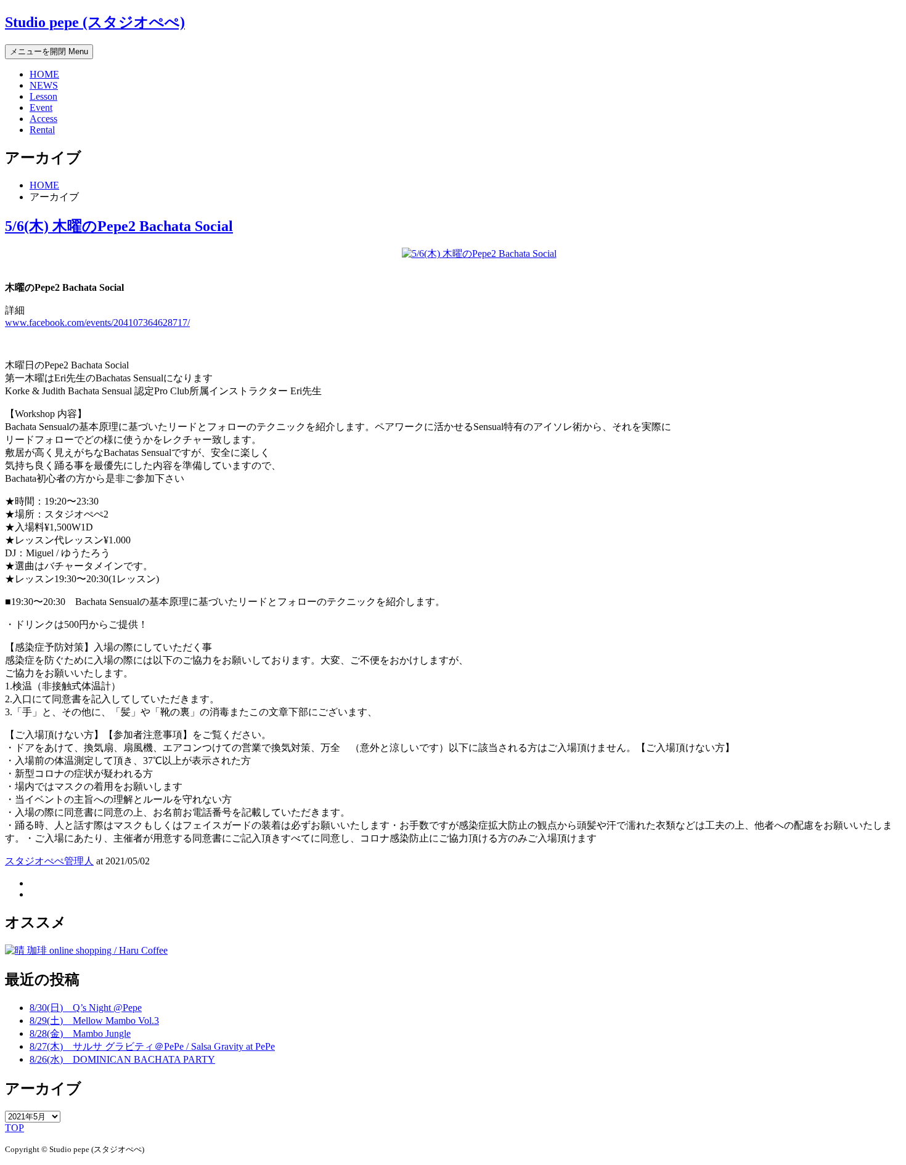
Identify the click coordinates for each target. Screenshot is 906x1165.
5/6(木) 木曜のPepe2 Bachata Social (119, 226)
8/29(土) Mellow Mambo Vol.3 (94, 1020)
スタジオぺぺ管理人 (49, 861)
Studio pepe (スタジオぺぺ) (95, 22)
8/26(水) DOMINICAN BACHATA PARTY (122, 1059)
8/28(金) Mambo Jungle (80, 1033)
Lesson (43, 96)
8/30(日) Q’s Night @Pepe (86, 1007)
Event (41, 107)
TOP (14, 1127)
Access (43, 118)
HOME (44, 74)
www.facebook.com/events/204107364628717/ (97, 322)
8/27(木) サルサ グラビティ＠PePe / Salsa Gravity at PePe (152, 1046)
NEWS (44, 85)
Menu (49, 51)
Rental (42, 129)
